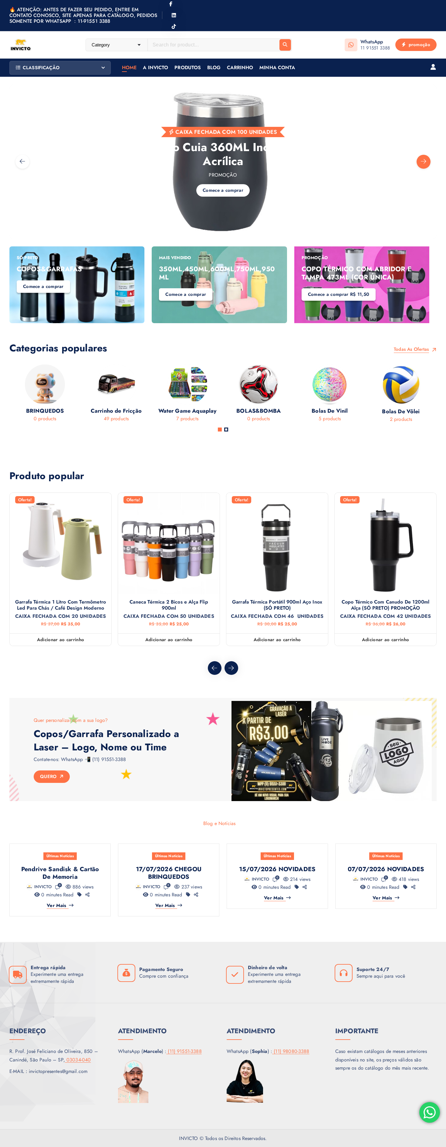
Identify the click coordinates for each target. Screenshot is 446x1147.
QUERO (49, 776)
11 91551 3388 (375, 48)
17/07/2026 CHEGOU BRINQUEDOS (168, 873)
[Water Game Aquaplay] (173, 395)
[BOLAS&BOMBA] (245, 395)
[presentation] (22, 162)
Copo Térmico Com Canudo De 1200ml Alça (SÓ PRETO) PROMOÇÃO (385, 605)
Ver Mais (56, 905)
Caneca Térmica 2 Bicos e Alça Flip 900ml (169, 605)
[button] (220, 429)
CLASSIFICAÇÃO (41, 67)
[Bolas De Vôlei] (387, 395)
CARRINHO (240, 67)
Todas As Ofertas (412, 349)
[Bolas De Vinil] (316, 395)
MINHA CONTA (277, 67)
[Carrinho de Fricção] (102, 395)
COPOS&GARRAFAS (49, 269)
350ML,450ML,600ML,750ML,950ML (217, 273)
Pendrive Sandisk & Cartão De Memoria (60, 873)
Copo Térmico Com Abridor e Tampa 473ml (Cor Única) (356, 273)
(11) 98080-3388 (290, 1051)
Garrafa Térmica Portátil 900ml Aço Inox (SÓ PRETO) (277, 605)
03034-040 (78, 1059)
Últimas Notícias (60, 856)
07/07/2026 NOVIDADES (386, 869)
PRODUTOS (187, 67)
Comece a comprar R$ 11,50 (339, 294)
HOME (129, 67)
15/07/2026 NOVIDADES (277, 869)
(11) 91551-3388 (184, 1051)
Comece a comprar (60, 208)
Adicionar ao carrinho (60, 639)
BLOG (214, 67)
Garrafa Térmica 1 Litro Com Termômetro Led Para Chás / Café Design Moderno (60, 605)
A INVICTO (155, 67)
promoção (418, 44)
